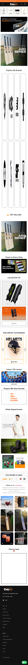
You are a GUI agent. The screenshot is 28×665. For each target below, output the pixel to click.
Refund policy (6, 621)
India (11, 596)
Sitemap (5, 624)
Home (4, 633)
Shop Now (14, 323)
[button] (2, 4)
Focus (4, 651)
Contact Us (5, 612)
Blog (4, 627)
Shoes (4, 645)
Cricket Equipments (7, 639)
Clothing (5, 642)
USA (4, 596)
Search (4, 609)
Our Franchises (6, 657)
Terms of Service (7, 618)
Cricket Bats (6, 636)
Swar (4, 648)
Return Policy (6, 615)
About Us (5, 605)
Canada (7, 596)
